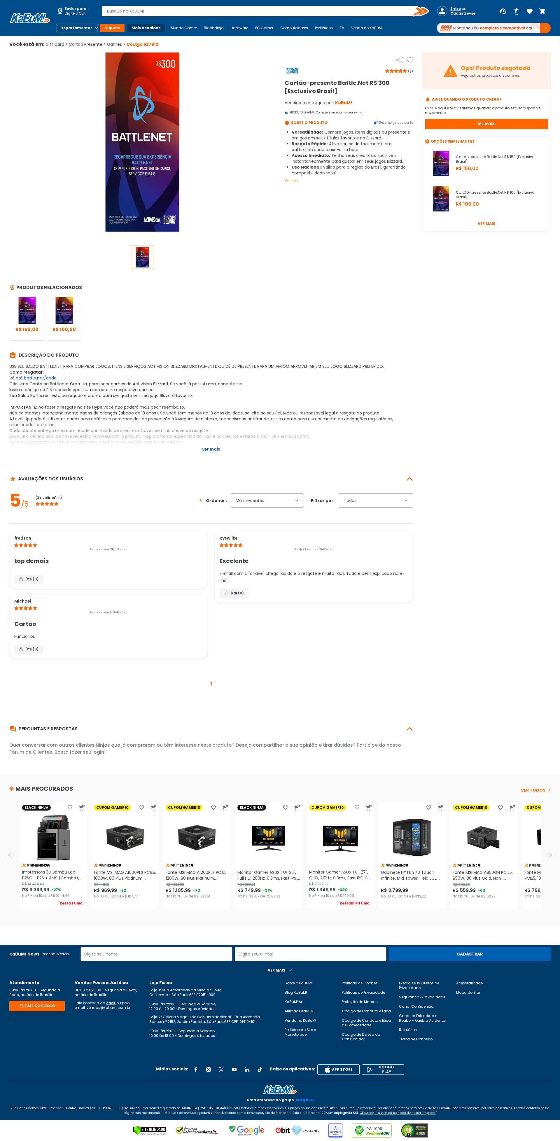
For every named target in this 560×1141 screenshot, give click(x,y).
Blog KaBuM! (296, 992)
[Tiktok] (260, 1069)
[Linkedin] (247, 1069)
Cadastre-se (462, 13)
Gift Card (57, 44)
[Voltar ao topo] (280, 1089)
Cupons (112, 27)
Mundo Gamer (184, 27)
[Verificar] (149, 1130)
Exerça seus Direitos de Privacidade (419, 985)
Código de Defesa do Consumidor (361, 1037)
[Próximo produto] (550, 855)
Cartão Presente (87, 44)
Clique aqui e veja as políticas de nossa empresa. (398, 1113)
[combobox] (261, 11)
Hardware (239, 27)
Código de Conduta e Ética (366, 1011)
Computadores (294, 27)
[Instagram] (208, 1069)
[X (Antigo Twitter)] (221, 1069)
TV (342, 27)
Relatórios (408, 1029)
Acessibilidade (469, 983)
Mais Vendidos (146, 27)
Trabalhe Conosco (416, 1039)
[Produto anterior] (9, 855)
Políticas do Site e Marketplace (300, 1032)
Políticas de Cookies (360, 983)
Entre (455, 8)
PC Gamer (264, 27)
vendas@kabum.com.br (108, 1007)
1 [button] (211, 683)
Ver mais (291, 180)
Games (116, 44)
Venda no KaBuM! (367, 27)
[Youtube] (234, 1069)
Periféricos (324, 27)
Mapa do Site (468, 992)
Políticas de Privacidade (363, 992)
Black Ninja (214, 27)
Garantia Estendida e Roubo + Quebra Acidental (422, 1018)
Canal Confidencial (417, 1006)
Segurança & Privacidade (422, 997)
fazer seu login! (88, 752)
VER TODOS (533, 790)
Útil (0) (31, 579)
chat (111, 1002)
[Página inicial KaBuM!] (30, 18)
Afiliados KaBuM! (299, 1011)
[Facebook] (195, 1069)
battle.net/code (40, 378)
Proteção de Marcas (360, 1001)
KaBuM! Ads (295, 1001)
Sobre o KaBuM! (298, 983)
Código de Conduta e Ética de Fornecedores (366, 1023)
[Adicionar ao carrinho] (81, 807)
